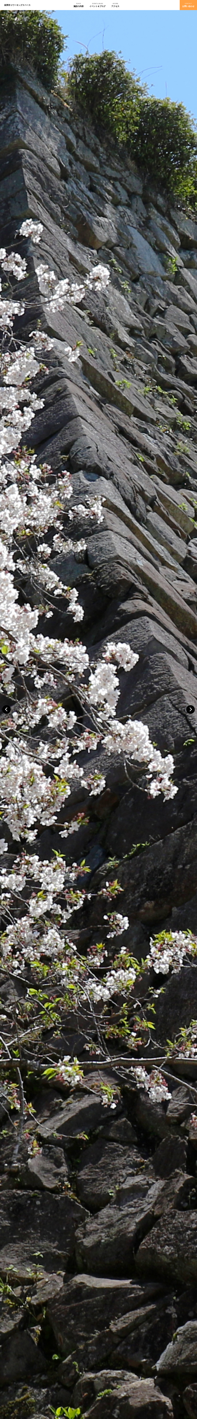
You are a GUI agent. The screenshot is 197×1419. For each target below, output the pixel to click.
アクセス (115, 6)
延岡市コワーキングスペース (17, 5)
